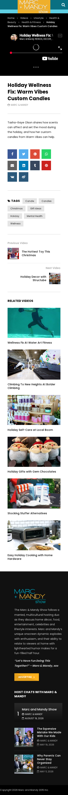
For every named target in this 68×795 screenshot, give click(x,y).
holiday (14, 216)
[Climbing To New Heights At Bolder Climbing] (34, 365)
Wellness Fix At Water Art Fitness (30, 343)
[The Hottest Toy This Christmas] (13, 253)
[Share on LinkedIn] (23, 165)
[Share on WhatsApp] (46, 154)
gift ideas (35, 208)
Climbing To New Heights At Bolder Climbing (31, 386)
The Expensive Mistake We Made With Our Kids (49, 732)
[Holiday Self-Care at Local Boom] (34, 410)
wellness (15, 223)
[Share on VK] (12, 177)
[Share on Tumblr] (35, 165)
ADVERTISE (25, 677)
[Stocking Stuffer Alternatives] (34, 493)
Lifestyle (39, 18)
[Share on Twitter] (23, 154)
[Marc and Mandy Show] (34, 6)
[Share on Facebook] (12, 154)
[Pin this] (46, 165)
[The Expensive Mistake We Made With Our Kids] (23, 737)
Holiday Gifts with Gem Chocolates (32, 471)
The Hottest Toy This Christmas (36, 253)
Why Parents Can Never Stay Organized (49, 759)
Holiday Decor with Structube (33, 278)
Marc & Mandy (19, 104)
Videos (24, 18)
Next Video (53, 268)
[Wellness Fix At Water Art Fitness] (34, 323)
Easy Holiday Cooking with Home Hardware (30, 557)
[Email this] (12, 165)
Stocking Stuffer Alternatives (27, 513)
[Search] (63, 5)
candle (29, 201)
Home (11, 18)
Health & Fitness (31, 22)
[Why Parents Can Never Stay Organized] (23, 764)
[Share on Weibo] (23, 177)
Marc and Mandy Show (39, 709)
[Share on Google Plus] (35, 154)
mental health (34, 216)
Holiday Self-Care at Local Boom (30, 430)
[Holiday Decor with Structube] (54, 278)
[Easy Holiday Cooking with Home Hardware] (34, 535)
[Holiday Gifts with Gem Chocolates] (34, 452)
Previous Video (18, 243)
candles (47, 201)
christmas (16, 208)
